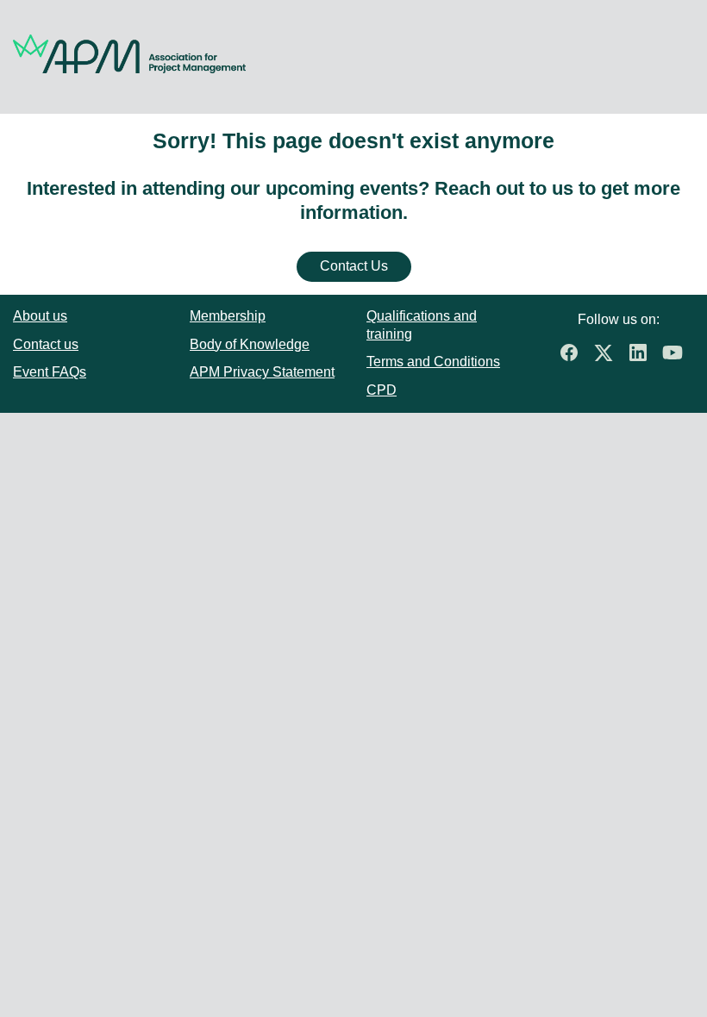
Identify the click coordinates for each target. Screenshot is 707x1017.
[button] (573, 358)
